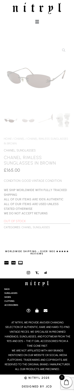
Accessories (11, 305)
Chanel (19, 138)
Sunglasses (26, 150)
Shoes (7, 297)
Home (8, 138)
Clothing (9, 301)
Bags (7, 289)
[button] (37, 21)
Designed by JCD (37, 386)
